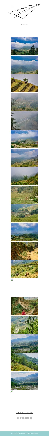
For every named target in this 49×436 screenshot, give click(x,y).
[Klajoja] (24, 306)
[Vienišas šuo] (24, 195)
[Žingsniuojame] (24, 120)
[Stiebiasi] (24, 399)
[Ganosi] (24, 213)
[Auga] (24, 176)
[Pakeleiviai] (24, 251)
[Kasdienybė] (24, 83)
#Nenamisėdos (33, 433)
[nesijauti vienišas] (24, 269)
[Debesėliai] (24, 139)
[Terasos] (24, 288)
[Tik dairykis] (24, 46)
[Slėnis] (24, 102)
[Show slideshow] (24, 412)
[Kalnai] (24, 232)
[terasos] (24, 343)
